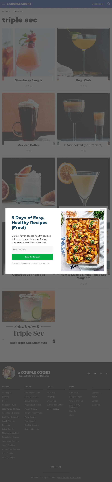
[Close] (102, 211)
